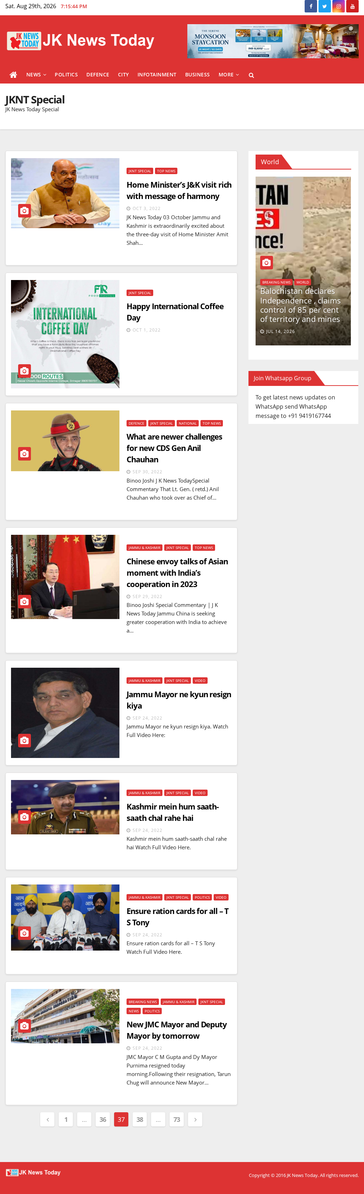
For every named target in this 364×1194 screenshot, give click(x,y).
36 (103, 1119)
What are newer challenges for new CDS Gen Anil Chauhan (174, 447)
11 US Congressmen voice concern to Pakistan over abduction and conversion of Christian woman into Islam (292, 295)
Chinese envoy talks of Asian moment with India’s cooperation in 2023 (177, 572)
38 (139, 1119)
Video (200, 680)
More (226, 74)
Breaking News (143, 1001)
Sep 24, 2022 (147, 718)
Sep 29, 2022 (147, 596)
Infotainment (157, 74)
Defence (97, 74)
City (123, 74)
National (188, 423)
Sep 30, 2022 (147, 472)
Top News (166, 170)
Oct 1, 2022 (147, 330)
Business (197, 74)
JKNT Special (140, 170)
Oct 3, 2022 (147, 208)
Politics (66, 74)
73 (176, 1119)
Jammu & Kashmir (144, 547)
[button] (251, 75)
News (33, 74)
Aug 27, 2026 (272, 331)
